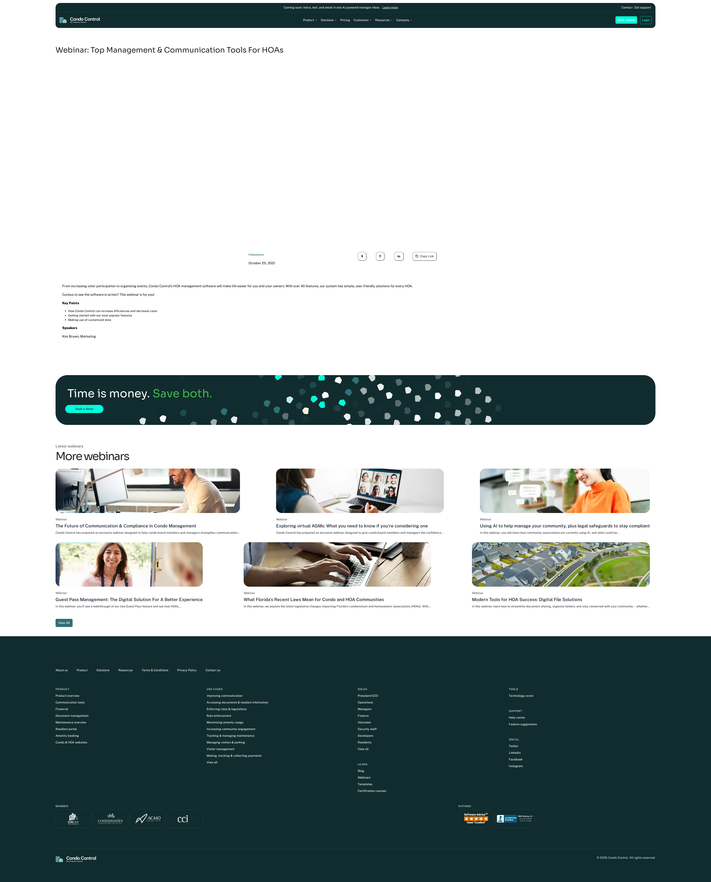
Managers (364, 709)
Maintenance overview (71, 722)
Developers (365, 735)
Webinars (364, 777)
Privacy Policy (187, 670)
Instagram (516, 766)
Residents (364, 742)
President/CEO (368, 695)
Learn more (390, 7)
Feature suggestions (523, 724)
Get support (642, 7)
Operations (365, 702)
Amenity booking (67, 735)
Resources (382, 20)
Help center (517, 717)
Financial (62, 709)
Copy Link (427, 256)
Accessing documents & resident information (237, 702)
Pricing (345, 20)
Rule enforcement (219, 715)
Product (308, 20)
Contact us (213, 670)
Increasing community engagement (231, 729)
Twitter (513, 746)
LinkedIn (515, 752)
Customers (361, 20)
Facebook (516, 759)
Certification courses (372, 791)
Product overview (67, 695)
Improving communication (224, 695)
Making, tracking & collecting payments (234, 755)
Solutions (327, 20)
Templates (365, 784)
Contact (627, 7)
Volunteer (364, 722)
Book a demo (626, 20)
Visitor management (220, 749)
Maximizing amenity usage (225, 722)
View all (212, 762)
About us (62, 670)
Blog (361, 771)
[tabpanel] (355, 548)
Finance (363, 715)
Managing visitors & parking (226, 742)
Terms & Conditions (155, 670)
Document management (72, 715)
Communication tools (70, 702)
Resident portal (66, 729)
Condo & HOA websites (71, 742)
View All (64, 623)
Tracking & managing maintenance (230, 735)
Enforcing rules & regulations (227, 709)
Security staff (367, 729)
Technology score (521, 695)
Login (646, 20)
